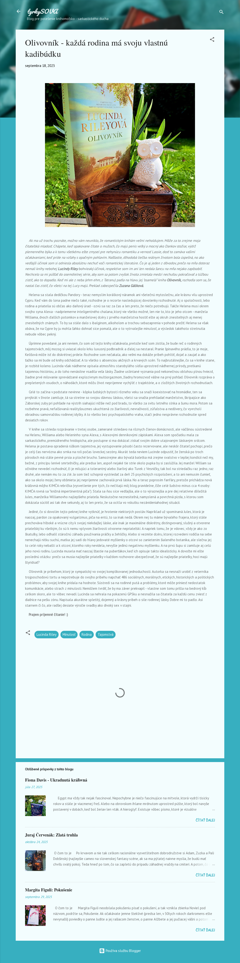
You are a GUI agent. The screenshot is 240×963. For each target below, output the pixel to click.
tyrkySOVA (42, 11)
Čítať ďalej (205, 820)
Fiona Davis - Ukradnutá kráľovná (56, 780)
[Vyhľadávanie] (221, 13)
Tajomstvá (105, 634)
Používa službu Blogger (123, 950)
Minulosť (69, 634)
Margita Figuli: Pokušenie (48, 890)
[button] (212, 40)
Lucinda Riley (46, 634)
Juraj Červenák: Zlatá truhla (51, 835)
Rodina (87, 634)
